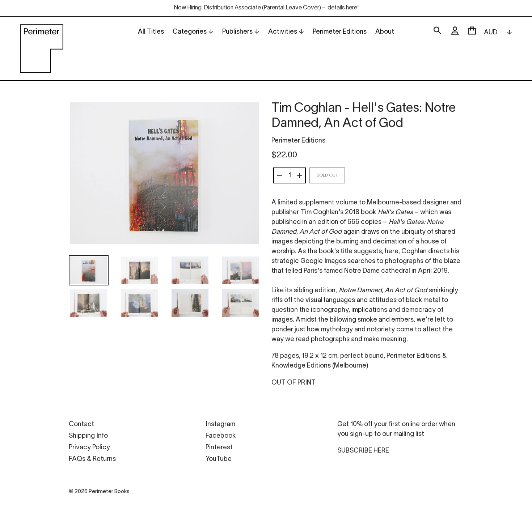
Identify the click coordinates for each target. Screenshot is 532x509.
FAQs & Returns (92, 459)
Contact (81, 424)
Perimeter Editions (298, 141)
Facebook (221, 436)
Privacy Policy (89, 448)
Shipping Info (88, 436)
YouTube (219, 459)
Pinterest (219, 448)
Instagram (220, 424)
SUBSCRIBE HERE (363, 451)
